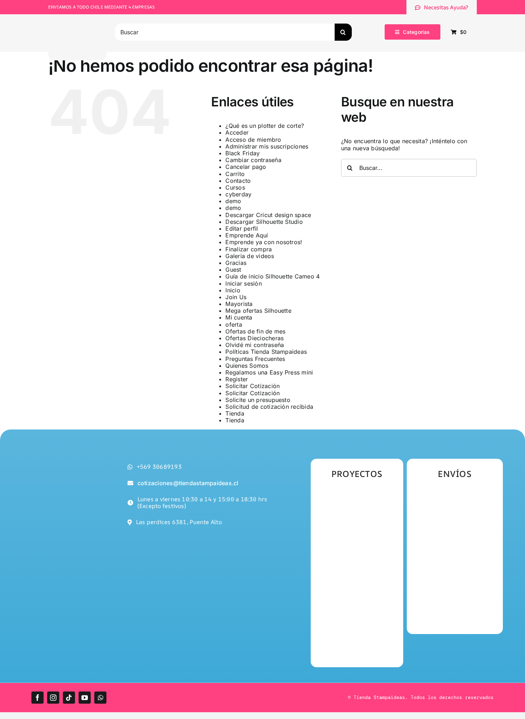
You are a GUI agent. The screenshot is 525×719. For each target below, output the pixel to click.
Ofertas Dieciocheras (254, 338)
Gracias (235, 262)
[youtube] (85, 698)
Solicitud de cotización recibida (269, 406)
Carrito (235, 173)
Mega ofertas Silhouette (258, 310)
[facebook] (37, 698)
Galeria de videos (249, 256)
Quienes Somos (246, 365)
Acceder (237, 132)
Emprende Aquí (246, 235)
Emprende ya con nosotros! (263, 242)
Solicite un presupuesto (257, 399)
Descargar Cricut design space (268, 214)
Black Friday (242, 153)
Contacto (238, 180)
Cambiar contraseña (253, 160)
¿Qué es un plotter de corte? (264, 125)
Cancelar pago (245, 166)
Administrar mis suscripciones (266, 146)
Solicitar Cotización (252, 385)
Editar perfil (241, 228)
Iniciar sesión (243, 283)
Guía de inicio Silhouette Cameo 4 (272, 276)
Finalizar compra (248, 249)
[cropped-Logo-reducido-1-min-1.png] (77, 19)
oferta (233, 324)
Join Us (235, 297)
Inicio (232, 290)
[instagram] (53, 698)
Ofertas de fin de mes (255, 331)
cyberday (238, 194)
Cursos (235, 187)
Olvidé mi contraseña (254, 344)
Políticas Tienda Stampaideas (266, 351)
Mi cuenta (238, 317)
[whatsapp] (100, 698)
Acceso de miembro (253, 139)
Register (236, 379)
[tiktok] (69, 698)
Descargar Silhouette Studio (263, 221)
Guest (233, 269)
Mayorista (238, 303)
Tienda (234, 413)
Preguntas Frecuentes (255, 358)
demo (233, 201)
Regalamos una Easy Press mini (269, 372)
